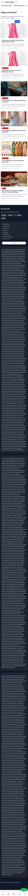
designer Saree (19, 527)
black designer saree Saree (16, 287)
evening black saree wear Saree (9, 684)
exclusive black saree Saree (19, 691)
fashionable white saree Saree (9, 717)
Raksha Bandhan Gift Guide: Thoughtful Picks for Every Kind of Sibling (12, 191)
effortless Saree (9, 562)
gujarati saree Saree (10, 848)
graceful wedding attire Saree (12, 843)
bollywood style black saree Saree (10, 375)
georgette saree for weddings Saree (14, 796)
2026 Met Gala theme (19, 5)
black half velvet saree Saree (15, 291)
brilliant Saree (5, 401)
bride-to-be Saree (19, 400)
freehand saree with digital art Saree (11, 772)
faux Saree (23, 724)
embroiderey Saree (9, 631)
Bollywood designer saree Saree (13, 372)
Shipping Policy (6, 239)
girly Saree (23, 826)
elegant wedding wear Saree (15, 596)
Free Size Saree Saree (19, 764)
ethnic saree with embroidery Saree (16, 665)
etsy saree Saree (19, 682)
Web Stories (6, 228)
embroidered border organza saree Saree (15, 605)
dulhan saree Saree (15, 553)
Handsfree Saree (20, 862)
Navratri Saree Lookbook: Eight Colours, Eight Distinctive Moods (13, 41)
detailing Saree (5, 541)
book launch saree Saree (17, 377)
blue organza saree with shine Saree (11, 344)
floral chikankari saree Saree (12, 750)
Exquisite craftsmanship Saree (9, 695)
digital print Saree (6, 545)
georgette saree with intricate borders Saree (13, 809)
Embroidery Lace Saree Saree (9, 633)
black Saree (19, 294)
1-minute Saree (5, 249)
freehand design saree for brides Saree (11, 765)
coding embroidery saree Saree (12, 462)
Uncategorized (5, 68)
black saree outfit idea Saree (15, 306)
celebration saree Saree (11, 424)
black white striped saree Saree (9, 320)
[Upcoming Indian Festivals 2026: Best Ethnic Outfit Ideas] (14, 118)
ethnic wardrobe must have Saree (13, 677)
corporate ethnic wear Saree (9, 477)
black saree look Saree (10, 305)
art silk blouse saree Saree (11, 260)
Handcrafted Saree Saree (8, 860)
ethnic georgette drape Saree (9, 655)
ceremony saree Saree (19, 427)
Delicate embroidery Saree (18, 505)
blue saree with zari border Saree (13, 363)
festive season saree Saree (15, 743)
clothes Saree (17, 446)
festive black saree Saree (14, 729)
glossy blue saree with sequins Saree (14, 835)
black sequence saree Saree (8, 318)
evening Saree (16, 686)
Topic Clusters (6, 226)
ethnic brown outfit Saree (8, 650)
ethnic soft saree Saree (7, 676)
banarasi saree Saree (10, 267)
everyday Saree (20, 689)
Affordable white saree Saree (9, 255)
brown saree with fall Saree (8, 415)
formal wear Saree (9, 764)
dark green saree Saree (16, 501)
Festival (3, 188)
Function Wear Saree (18, 776)
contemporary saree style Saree (13, 474)
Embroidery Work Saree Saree (12, 645)
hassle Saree (11, 871)
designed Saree (5, 508)
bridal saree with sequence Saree (16, 394)
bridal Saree (5, 393)
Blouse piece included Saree (9, 327)
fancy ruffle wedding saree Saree (13, 705)
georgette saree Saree (7, 802)
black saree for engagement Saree (13, 298)
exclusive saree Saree (7, 693)
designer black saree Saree (16, 508)
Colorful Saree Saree (10, 463)
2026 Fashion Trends (6, 5)
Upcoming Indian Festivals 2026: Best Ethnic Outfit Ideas (14, 131)
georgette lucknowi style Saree (9, 786)
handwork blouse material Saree (13, 866)
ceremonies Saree (9, 427)
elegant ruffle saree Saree (8, 588)
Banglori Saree (17, 275)
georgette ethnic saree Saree (9, 783)
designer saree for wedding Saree (10, 529)
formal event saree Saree (11, 760)
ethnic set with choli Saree (8, 667)
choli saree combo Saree (17, 436)
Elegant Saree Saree (7, 591)
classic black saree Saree (11, 439)
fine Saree (10, 748)
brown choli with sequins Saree (16, 401)
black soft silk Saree (21, 318)
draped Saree (8, 551)
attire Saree (15, 263)
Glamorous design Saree (8, 828)
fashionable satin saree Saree (15, 715)
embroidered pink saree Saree (9, 612)
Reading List (6, 224)
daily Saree (10, 493)
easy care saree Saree (13, 555)
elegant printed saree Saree (18, 582)
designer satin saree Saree (18, 536)
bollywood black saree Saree (9, 370)
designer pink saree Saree (8, 524)
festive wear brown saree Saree (9, 746)
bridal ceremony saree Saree (12, 386)
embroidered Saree (15, 614)
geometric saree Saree (7, 779)
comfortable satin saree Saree (12, 469)
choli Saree (7, 436)
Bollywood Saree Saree (16, 374)
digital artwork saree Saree (16, 543)
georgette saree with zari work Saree (11, 819)
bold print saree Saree (19, 368)
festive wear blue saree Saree (18, 745)
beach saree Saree (17, 277)
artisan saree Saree (13, 261)
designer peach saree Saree (17, 522)
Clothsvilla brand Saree (16, 448)
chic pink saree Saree (20, 429)
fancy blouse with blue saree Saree (10, 698)
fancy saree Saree (20, 708)
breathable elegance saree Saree (10, 382)
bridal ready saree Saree (8, 391)
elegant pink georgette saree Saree (10, 581)
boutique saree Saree (14, 379)
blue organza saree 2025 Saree (15, 339)
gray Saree (12, 845)
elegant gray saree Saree (8, 576)
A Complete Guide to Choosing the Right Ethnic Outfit (13, 161)
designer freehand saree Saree (9, 513)
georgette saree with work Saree (16, 816)
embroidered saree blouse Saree (10, 615)
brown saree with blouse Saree (18, 413)
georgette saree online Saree (18, 800)
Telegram (19, 215)
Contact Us (5, 232)
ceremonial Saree (12, 425)
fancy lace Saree (16, 700)
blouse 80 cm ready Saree (11, 324)
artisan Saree (5, 261)
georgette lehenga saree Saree (15, 784)
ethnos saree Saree (9, 682)
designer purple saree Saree (15, 525)
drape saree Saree (12, 550)
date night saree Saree (10, 503)
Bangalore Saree (18, 268)
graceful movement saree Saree (13, 840)
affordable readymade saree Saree (16, 253)
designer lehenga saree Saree (15, 515)
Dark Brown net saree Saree (12, 498)
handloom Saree (12, 862)
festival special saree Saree (11, 727)
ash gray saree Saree (7, 263)
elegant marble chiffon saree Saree (13, 577)
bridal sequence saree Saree (9, 396)
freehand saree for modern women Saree (12, 771)
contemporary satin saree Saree (10, 475)
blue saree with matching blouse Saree (14, 356)
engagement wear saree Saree (15, 648)
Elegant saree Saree (17, 591)
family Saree (11, 696)
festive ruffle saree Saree (8, 739)
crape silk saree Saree (7, 482)
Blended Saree (11, 322)
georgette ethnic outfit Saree (15, 781)
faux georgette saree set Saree (12, 724)
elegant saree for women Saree (18, 589)
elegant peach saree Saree (18, 579)
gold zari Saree (17, 836)
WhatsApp (4, 215)
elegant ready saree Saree (17, 586)
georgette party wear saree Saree (10, 790)
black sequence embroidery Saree (16, 317)
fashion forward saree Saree (15, 712)
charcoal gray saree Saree (8, 429)
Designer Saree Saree (21, 532)
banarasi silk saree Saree (8, 268)
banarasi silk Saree (20, 267)
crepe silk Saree (6, 484)
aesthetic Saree (8, 251)
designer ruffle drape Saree (8, 527)
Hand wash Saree (21, 855)
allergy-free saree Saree (11, 256)
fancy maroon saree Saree (14, 701)
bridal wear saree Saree (14, 398)
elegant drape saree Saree (15, 570)
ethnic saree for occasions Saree (15, 662)
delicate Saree (21, 506)
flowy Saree (15, 755)
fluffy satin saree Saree (13, 759)
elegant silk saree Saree (7, 595)
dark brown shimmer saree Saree (16, 500)
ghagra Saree (8, 826)
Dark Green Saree (6, 501)
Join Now (24, 889)
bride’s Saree (11, 400)
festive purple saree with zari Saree (16, 738)
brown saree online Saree (11, 412)
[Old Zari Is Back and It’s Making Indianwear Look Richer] (14, 88)
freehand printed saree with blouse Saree (15, 769)
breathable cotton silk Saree (18, 381)
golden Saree (11, 838)
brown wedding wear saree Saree (10, 419)
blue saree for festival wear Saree (13, 349)
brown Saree (19, 408)
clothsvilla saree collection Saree (10, 458)
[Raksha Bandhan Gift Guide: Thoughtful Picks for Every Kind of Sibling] (14, 178)
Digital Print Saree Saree (17, 545)
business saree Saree (10, 420)
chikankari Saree (9, 434)
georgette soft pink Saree (18, 821)
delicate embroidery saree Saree (10, 506)
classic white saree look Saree (12, 441)
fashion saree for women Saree (9, 714)
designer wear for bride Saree (9, 538)
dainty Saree (18, 496)
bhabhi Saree (13, 284)
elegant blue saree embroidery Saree (14, 567)
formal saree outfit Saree (8, 762)
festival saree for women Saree (9, 726)
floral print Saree (18, 752)
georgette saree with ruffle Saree (10, 810)
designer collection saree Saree (18, 512)
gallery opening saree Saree (18, 777)
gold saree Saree (9, 836)
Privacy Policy (6, 234)
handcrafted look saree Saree (9, 857)
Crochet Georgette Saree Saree (17, 484)
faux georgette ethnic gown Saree (13, 720)
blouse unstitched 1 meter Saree (17, 329)
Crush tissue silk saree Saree (17, 487)
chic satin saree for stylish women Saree (12, 431)
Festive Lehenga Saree (17, 734)
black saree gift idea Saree (8, 303)
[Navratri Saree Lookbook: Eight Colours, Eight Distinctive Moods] (14, 30)
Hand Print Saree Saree (10, 855)
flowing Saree (8, 755)
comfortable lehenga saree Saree (10, 465)
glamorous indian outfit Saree (12, 829)
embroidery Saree (13, 634)
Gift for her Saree (16, 826)
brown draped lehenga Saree (9, 403)
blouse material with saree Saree (16, 325)
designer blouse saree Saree (9, 510)
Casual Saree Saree (9, 422)
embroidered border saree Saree (10, 607)
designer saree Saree (10, 532)
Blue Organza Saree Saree (17, 343)
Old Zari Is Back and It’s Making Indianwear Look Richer (14, 101)
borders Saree (5, 379)
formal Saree (21, 760)
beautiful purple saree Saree (12, 280)
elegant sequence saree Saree (18, 593)
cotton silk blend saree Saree (18, 479)
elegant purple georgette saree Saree (11, 584)
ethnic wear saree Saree (11, 681)
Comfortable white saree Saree (9, 470)
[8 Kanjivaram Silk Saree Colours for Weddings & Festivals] (14, 58)
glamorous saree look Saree (9, 833)
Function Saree (8, 776)
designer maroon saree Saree (9, 517)
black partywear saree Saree (9, 294)
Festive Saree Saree (9, 741)
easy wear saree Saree (17, 558)
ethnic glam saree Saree (14, 657)
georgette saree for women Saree (10, 798)
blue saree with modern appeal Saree (11, 358)
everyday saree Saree (7, 691)
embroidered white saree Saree (9, 627)
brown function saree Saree (18, 407)
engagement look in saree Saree (10, 646)
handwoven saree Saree (11, 869)
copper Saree (21, 475)
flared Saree (16, 748)
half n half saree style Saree (14, 852)
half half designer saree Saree (15, 850)
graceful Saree (13, 841)
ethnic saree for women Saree (9, 664)
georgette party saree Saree (19, 788)
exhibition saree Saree (18, 693)
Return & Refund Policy (8, 241)
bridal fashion (5, 98)
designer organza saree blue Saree (10, 520)
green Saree (8, 847)
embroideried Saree (19, 631)
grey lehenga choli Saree (17, 847)
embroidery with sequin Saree (9, 643)
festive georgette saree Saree (12, 733)
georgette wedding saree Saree (9, 822)
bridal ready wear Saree (20, 391)
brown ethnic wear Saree (16, 405)
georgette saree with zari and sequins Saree (13, 817)
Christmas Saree (17, 438)
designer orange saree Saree (18, 519)
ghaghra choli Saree (14, 824)
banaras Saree (16, 265)
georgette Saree (15, 791)
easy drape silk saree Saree (14, 557)
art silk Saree (21, 260)
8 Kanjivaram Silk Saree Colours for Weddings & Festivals (11, 71)
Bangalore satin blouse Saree (9, 270)
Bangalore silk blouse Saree (11, 273)
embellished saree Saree (11, 600)
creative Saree (16, 482)
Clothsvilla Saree (20, 450)
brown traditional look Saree (16, 417)
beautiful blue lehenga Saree (9, 279)
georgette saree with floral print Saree (14, 807)
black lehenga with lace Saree (16, 292)
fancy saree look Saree (10, 708)
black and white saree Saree (9, 286)
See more (14, 243)
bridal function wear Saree (14, 388)
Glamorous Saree (17, 831)
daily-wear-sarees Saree (11, 494)
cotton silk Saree (22, 481)
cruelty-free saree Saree (8, 486)
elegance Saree (16, 562)
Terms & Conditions (8, 237)
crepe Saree (23, 482)
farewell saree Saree (7, 710)
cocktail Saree (11, 460)
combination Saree (20, 463)
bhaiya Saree (20, 284)
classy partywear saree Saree (15, 443)
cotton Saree (8, 479)
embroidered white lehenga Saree (13, 626)
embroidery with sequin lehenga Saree (14, 641)
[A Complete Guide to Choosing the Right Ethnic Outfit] (14, 148)
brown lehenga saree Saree (8, 408)
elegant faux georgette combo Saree (14, 574)
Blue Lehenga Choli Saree (11, 336)
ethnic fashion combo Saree (12, 652)
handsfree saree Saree (7, 864)
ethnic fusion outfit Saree (18, 653)
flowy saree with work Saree (12, 757)
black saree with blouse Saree (17, 310)
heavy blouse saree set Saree (12, 872)
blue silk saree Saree (16, 367)
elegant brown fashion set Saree (10, 569)
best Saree (7, 284)
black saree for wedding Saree (17, 301)
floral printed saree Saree (17, 753)
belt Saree (16, 282)
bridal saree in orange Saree (15, 393)
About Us (5, 230)
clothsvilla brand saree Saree (9, 450)
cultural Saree (17, 489)
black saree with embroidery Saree (10, 312)
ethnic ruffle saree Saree (11, 660)
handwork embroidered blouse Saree (11, 867)
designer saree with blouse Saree (10, 534)
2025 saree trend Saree (15, 249)
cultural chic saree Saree (8, 489)
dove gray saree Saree (10, 548)
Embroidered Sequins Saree (12, 622)
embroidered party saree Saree (12, 610)
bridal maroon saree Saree (19, 389)
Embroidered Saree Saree (11, 619)
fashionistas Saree (9, 719)
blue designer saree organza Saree (10, 331)
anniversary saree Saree (11, 258)
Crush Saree (17, 486)
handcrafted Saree (16, 859)
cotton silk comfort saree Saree (9, 481)
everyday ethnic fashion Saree (9, 689)
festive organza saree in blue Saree (10, 736)
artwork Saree (21, 261)
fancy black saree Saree (20, 696)
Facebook (10, 215)
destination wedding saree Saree (16, 539)
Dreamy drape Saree (17, 551)
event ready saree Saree (17, 688)
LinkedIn (3, 218)
